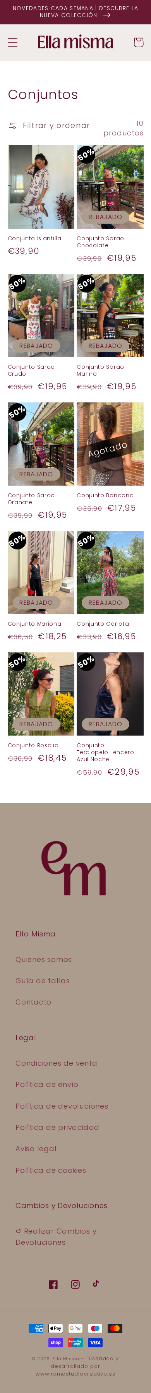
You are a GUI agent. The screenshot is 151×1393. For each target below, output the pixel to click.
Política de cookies (50, 1170)
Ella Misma (66, 1359)
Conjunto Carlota (103, 624)
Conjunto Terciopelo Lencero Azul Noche (105, 752)
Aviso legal (36, 1148)
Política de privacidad (57, 1127)
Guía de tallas (42, 981)
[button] (13, 42)
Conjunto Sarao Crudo (31, 371)
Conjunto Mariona (35, 624)
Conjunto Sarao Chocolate (100, 242)
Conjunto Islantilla (35, 238)
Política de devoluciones (61, 1106)
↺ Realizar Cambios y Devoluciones (56, 1236)
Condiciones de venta (56, 1063)
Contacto (33, 1002)
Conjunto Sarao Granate (31, 499)
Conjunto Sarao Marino (100, 371)
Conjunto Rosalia (33, 745)
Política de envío (47, 1084)
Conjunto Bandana (105, 495)
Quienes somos (43, 959)
